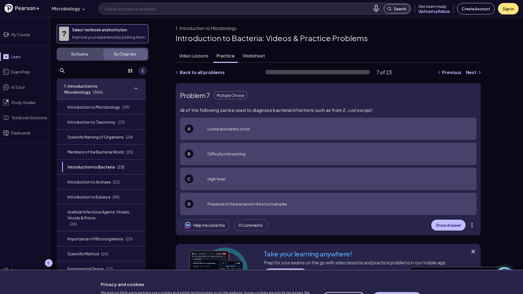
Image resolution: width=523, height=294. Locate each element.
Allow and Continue (397, 272)
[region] (261, 268)
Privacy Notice (204, 280)
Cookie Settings (344, 272)
